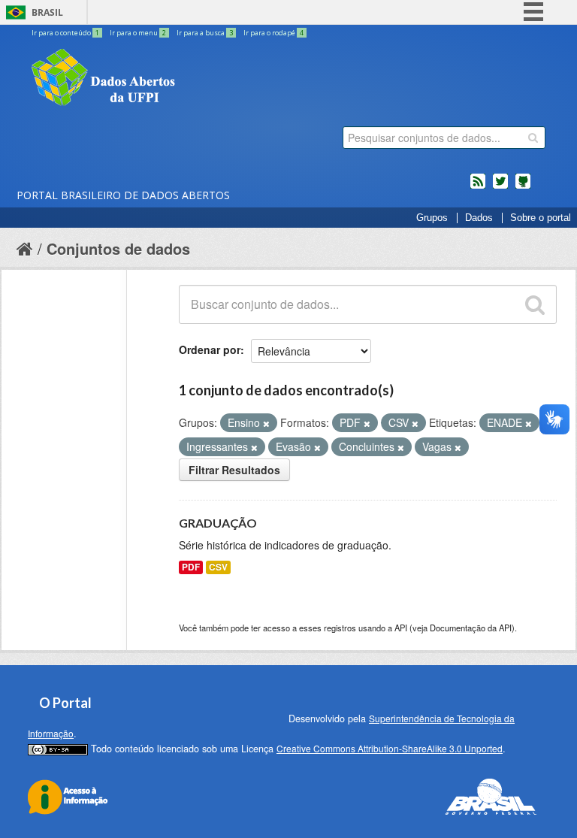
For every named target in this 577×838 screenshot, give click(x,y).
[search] (533, 137)
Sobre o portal (540, 218)
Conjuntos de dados (118, 248)
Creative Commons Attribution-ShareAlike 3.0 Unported (389, 748)
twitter (500, 187)
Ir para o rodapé (273, 33)
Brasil (47, 12)
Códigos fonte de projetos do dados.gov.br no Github (522, 187)
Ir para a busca (205, 33)
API (400, 628)
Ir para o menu (138, 33)
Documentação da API (471, 628)
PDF (191, 567)
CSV (218, 567)
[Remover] (266, 423)
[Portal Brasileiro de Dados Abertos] (193, 79)
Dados (479, 218)
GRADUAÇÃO (218, 523)
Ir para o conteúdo (65, 33)
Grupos (432, 218)
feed (477, 187)
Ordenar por (209, 349)
